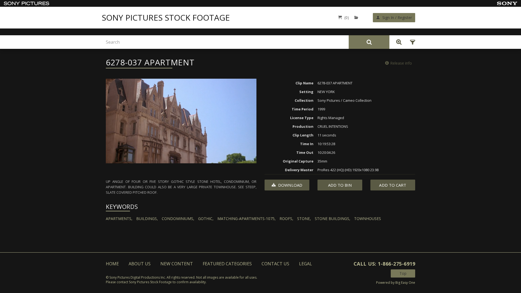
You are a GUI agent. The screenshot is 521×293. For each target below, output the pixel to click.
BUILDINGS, (147, 218)
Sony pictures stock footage (166, 17)
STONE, (304, 218)
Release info (401, 63)
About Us (140, 264)
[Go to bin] (357, 17)
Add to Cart (392, 185)
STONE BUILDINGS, (332, 218)
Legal (305, 264)
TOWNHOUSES (367, 218)
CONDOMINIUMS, (178, 218)
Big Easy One (405, 282)
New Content (176, 264)
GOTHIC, (206, 218)
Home (112, 264)
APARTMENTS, (119, 218)
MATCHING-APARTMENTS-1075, (246, 218)
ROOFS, (286, 218)
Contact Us (275, 264)
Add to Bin (340, 185)
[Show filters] (411, 42)
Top (402, 273)
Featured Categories (227, 264)
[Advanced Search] (397, 42)
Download (289, 185)
